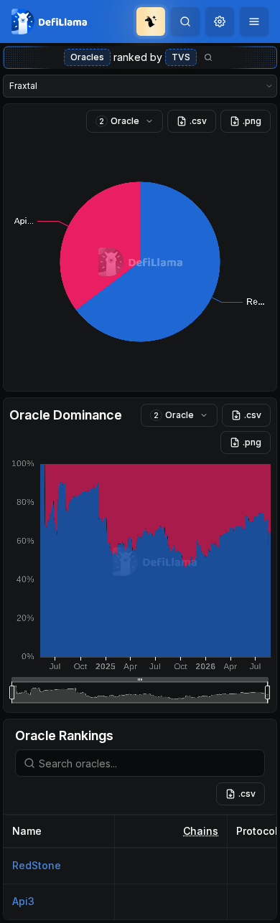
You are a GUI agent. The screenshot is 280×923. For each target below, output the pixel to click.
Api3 (23, 901)
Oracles (87, 57)
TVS (181, 57)
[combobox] (219, 21)
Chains (200, 831)
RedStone (36, 865)
